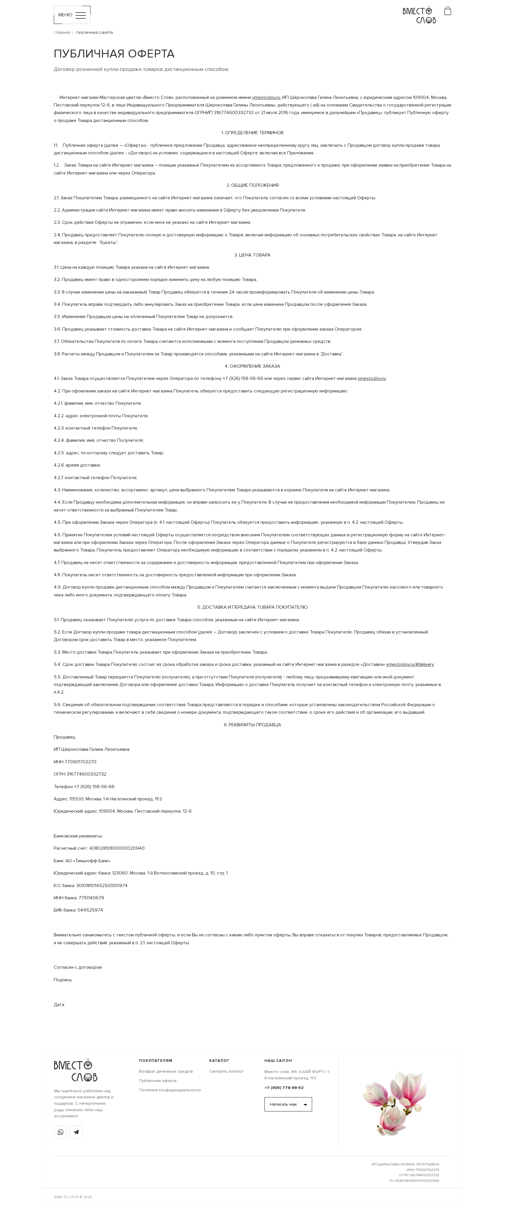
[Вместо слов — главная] (75, 1069)
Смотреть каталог (226, 1071)
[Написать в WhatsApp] (60, 1132)
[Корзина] (447, 9)
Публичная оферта (158, 1080)
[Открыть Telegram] (76, 1132)
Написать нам (288, 1104)
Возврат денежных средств (166, 1071)
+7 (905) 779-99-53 (284, 1087)
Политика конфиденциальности (170, 1090)
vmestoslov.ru (266, 97)
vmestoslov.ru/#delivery (410, 664)
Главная (62, 33)
